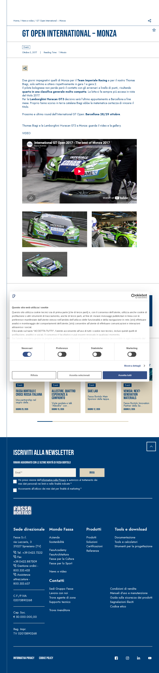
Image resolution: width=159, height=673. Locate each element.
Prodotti (93, 529)
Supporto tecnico (59, 602)
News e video (28, 21)
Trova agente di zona (62, 597)
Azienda (54, 537)
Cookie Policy (46, 658)
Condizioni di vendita (123, 589)
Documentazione (125, 537)
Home (16, 21)
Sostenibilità (56, 542)
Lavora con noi (58, 593)
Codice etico (118, 606)
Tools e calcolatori (126, 542)
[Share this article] (149, 20)
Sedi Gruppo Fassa (61, 589)
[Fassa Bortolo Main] (22, 510)
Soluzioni (91, 542)
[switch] (62, 354)
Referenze (92, 551)
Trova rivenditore (59, 610)
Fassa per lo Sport (60, 563)
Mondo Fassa (61, 529)
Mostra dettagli (132, 365)
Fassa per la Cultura (61, 559)
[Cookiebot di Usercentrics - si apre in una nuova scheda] (133, 296)
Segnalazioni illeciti (122, 602)
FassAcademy (57, 550)
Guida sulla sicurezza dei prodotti (131, 597)
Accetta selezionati (79, 375)
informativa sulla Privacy (53, 480)
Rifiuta (34, 375)
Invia (92, 472)
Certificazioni (94, 546)
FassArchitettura (59, 554)
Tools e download (131, 529)
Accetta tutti (125, 375)
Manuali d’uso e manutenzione (129, 593)
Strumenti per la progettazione (133, 546)
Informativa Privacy (23, 658)
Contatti (56, 580)
